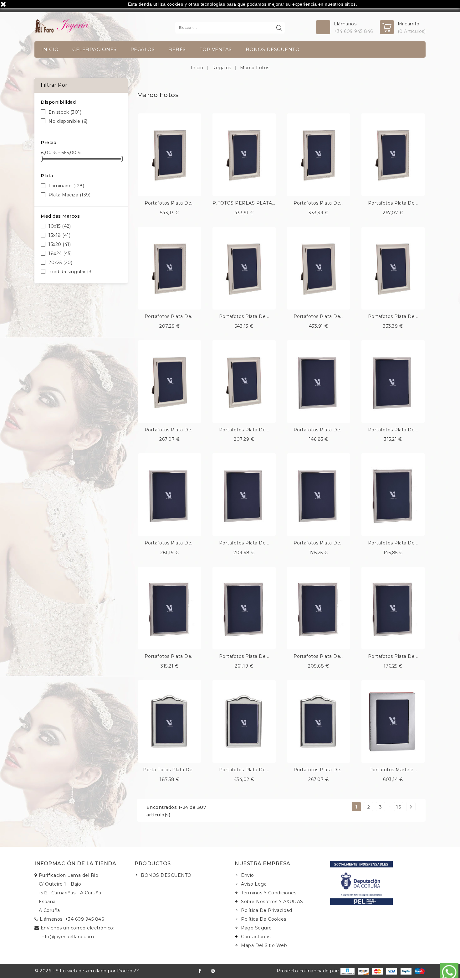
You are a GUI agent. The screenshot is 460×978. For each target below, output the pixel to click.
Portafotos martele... (393, 770)
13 (398, 807)
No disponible (68, 121)
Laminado (66, 186)
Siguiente (411, 807)
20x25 (60, 262)
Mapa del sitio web (264, 945)
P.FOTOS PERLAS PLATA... (243, 203)
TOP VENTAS (216, 49)
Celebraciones (94, 49)
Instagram (212, 970)
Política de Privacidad (266, 910)
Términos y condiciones (268, 893)
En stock (65, 112)
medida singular (71, 271)
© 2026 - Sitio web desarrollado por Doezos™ (87, 971)
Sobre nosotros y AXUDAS (272, 901)
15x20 (60, 244)
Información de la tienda (75, 863)
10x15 (60, 226)
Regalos (142, 49)
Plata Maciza (69, 195)
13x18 (59, 235)
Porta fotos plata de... (169, 770)
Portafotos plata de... (170, 203)
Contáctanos (256, 936)
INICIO (50, 49)
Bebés (177, 49)
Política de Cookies (263, 919)
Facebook (199, 970)
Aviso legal (254, 884)
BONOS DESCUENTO (273, 49)
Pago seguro (256, 928)
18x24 (60, 253)
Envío (247, 875)
